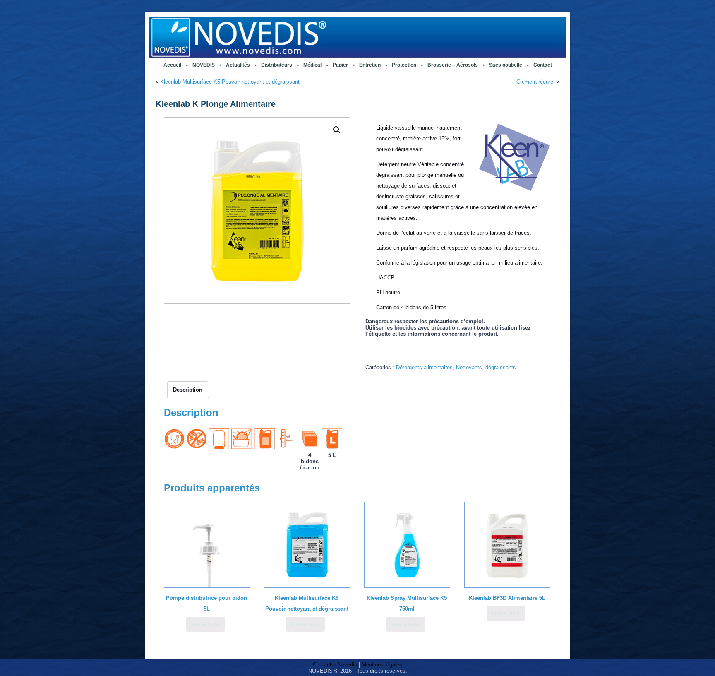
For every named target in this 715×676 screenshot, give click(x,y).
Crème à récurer (535, 82)
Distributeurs (276, 65)
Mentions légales (382, 665)
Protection (404, 65)
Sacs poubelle (505, 65)
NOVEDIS (203, 65)
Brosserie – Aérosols (452, 65)
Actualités (238, 65)
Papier (340, 65)
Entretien (370, 65)
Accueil (172, 65)
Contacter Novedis (335, 665)
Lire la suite (205, 624)
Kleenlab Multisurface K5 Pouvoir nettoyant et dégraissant (230, 82)
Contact (542, 65)
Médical (312, 65)
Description (187, 390)
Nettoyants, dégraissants (486, 367)
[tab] (187, 389)
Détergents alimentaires (424, 367)
